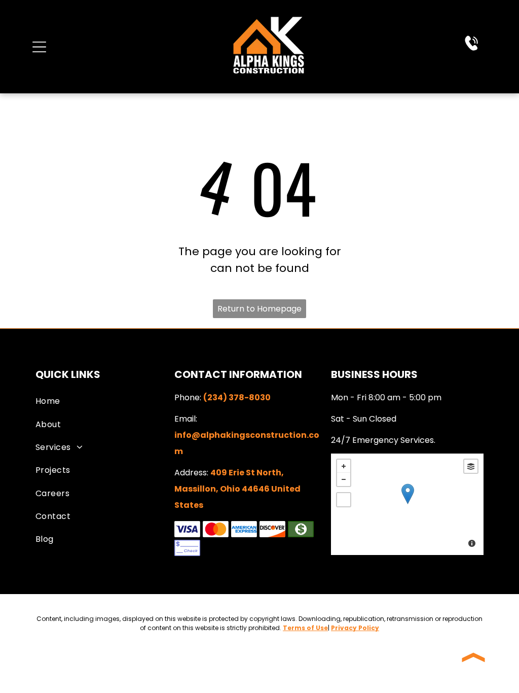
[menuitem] (102, 401)
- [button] (343, 479)
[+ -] (407, 504)
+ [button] (343, 466)
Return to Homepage (259, 309)
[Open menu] (39, 47)
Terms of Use (305, 627)
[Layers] (470, 466)
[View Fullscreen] (343, 499)
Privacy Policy (355, 627)
